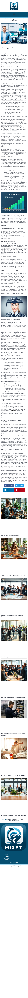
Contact (6, 859)
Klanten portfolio (14, 862)
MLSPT (6, 855)
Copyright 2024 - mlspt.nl (14, 866)
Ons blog (4, 819)
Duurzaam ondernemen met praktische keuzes (13, 815)
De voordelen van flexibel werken (10, 535)
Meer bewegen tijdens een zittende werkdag (12, 657)
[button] (14, 14)
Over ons (6, 858)
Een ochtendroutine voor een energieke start (13, 775)
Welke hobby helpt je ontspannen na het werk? (13, 575)
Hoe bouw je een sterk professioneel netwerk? (13, 697)
